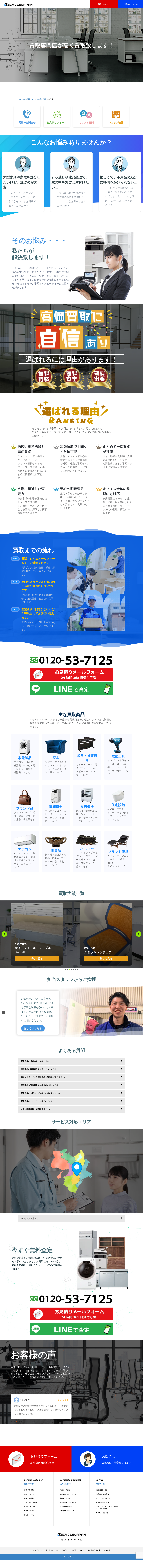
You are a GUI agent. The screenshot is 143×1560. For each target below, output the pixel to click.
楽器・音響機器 (29, 1498)
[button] (27, 117)
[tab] (71, 1061)
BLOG (82, 1550)
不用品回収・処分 (102, 1490)
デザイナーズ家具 (30, 1507)
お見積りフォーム (52, 1550)
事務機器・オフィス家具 (68, 1502)
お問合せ (65, 1550)
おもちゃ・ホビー (30, 1515)
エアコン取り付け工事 (103, 1498)
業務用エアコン (65, 1498)
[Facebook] (68, 1540)
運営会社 (107, 1550)
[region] (71, 119)
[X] (65, 1540)
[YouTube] (75, 1540)
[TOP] (71, 1443)
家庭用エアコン (29, 1511)
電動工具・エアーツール (68, 1494)
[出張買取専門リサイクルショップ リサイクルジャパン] (18, 4)
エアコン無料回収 (102, 1513)
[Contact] (78, 1540)
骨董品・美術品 (65, 1490)
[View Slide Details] (71, 660)
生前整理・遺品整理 (102, 1494)
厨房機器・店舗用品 (66, 1507)
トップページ (37, 1550)
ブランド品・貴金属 (30, 1502)
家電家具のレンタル (102, 1502)
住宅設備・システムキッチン (69, 1511)
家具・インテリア (30, 1494)
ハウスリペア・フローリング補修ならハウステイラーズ (107, 1508)
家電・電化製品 (29, 1490)
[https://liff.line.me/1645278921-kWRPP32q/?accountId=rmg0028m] (71, 688)
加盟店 (74, 1550)
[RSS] (81, 1540)
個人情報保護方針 (94, 1550)
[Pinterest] (71, 1540)
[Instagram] (62, 1540)
